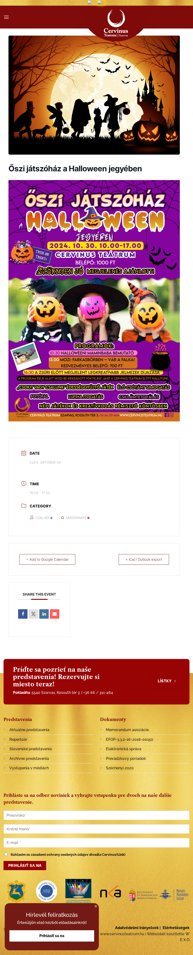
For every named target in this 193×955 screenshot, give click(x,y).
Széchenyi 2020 (120, 768)
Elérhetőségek (176, 928)
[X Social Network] (33, 614)
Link (120, 854)
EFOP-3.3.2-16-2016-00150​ (129, 739)
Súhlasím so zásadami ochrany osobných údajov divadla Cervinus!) (67, 854)
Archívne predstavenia (29, 758)
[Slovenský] (101, 3)
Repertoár (18, 739)
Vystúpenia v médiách (29, 768)
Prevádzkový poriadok (126, 758)
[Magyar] (91, 2)
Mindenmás (76, 518)
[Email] (54, 614)
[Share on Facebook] (23, 614)
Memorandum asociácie (127, 730)
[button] (96, 906)
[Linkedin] (44, 614)
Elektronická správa (123, 749)
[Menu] (6, 17)
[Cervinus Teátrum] (116, 26)
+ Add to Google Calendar (47, 559)
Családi (42, 518)
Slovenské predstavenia (30, 749)
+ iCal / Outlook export (143, 559)
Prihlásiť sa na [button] (51, 936)
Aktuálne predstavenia (29, 730)
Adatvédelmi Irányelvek (137, 928)
